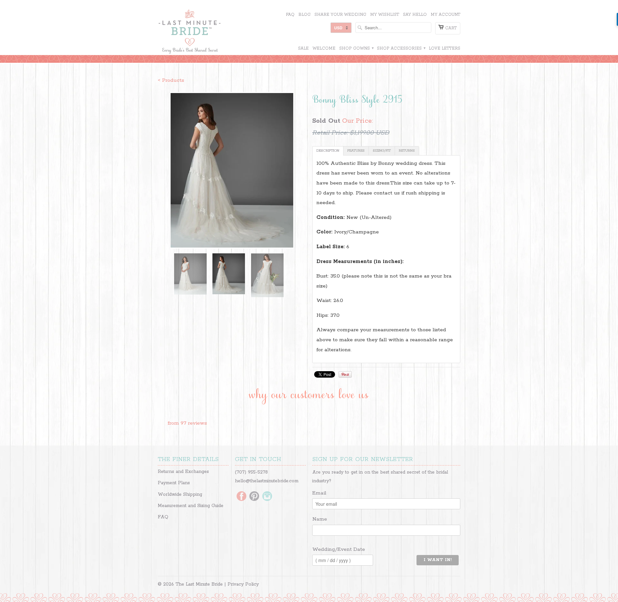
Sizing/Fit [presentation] (382, 150)
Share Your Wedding (340, 14)
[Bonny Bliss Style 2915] (232, 170)
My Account (445, 14)
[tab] (327, 150)
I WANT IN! (438, 560)
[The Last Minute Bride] (206, 32)
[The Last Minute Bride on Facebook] (241, 497)
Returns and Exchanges (183, 472)
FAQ (290, 14)
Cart (451, 28)
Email (319, 493)
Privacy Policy (243, 584)
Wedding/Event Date (338, 549)
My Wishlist (384, 14)
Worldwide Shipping (180, 494)
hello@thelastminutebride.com (266, 481)
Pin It (345, 374)
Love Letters (444, 48)
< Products (171, 80)
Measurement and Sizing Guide (190, 506)
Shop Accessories (401, 48)
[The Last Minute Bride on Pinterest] (254, 497)
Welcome (324, 48)
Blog (304, 14)
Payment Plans (174, 483)
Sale (303, 48)
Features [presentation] (356, 150)
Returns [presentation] (407, 150)
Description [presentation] (327, 150)
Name (319, 519)
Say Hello (415, 14)
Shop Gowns (356, 48)
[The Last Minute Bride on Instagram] (267, 497)
